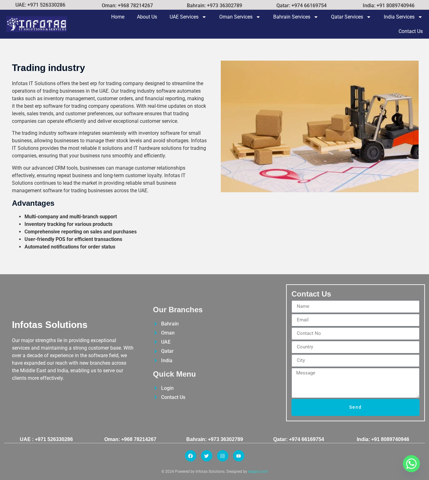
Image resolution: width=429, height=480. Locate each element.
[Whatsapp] (411, 463)
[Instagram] (222, 455)
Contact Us (411, 31)
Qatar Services (347, 17)
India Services (399, 17)
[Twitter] (206, 455)
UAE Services (184, 17)
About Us (147, 17)
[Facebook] (190, 455)
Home (117, 17)
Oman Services (236, 17)
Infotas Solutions (50, 324)
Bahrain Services (291, 17)
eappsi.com (258, 471)
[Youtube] (238, 455)
